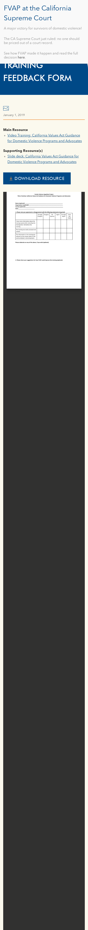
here (21, 57)
